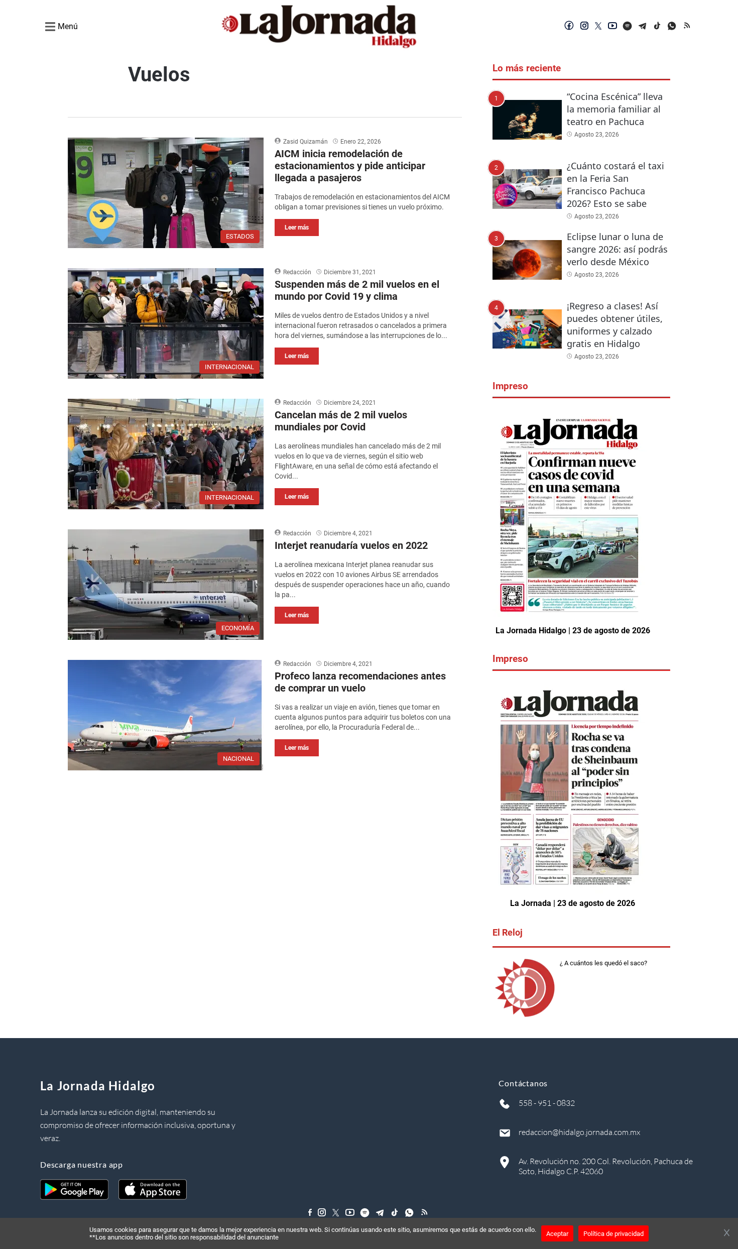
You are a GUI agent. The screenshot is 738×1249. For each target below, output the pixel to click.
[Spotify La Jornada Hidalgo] (628, 27)
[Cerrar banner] (726, 1233)
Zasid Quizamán (305, 141)
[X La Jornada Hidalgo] (598, 27)
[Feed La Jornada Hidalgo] (688, 27)
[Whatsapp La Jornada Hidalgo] (673, 27)
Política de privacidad (613, 1233)
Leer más (297, 227)
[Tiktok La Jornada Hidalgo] (658, 27)
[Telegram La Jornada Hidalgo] (643, 27)
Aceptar (557, 1233)
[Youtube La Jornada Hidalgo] (612, 27)
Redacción (297, 272)
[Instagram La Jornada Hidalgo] (584, 27)
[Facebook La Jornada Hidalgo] (569, 27)
